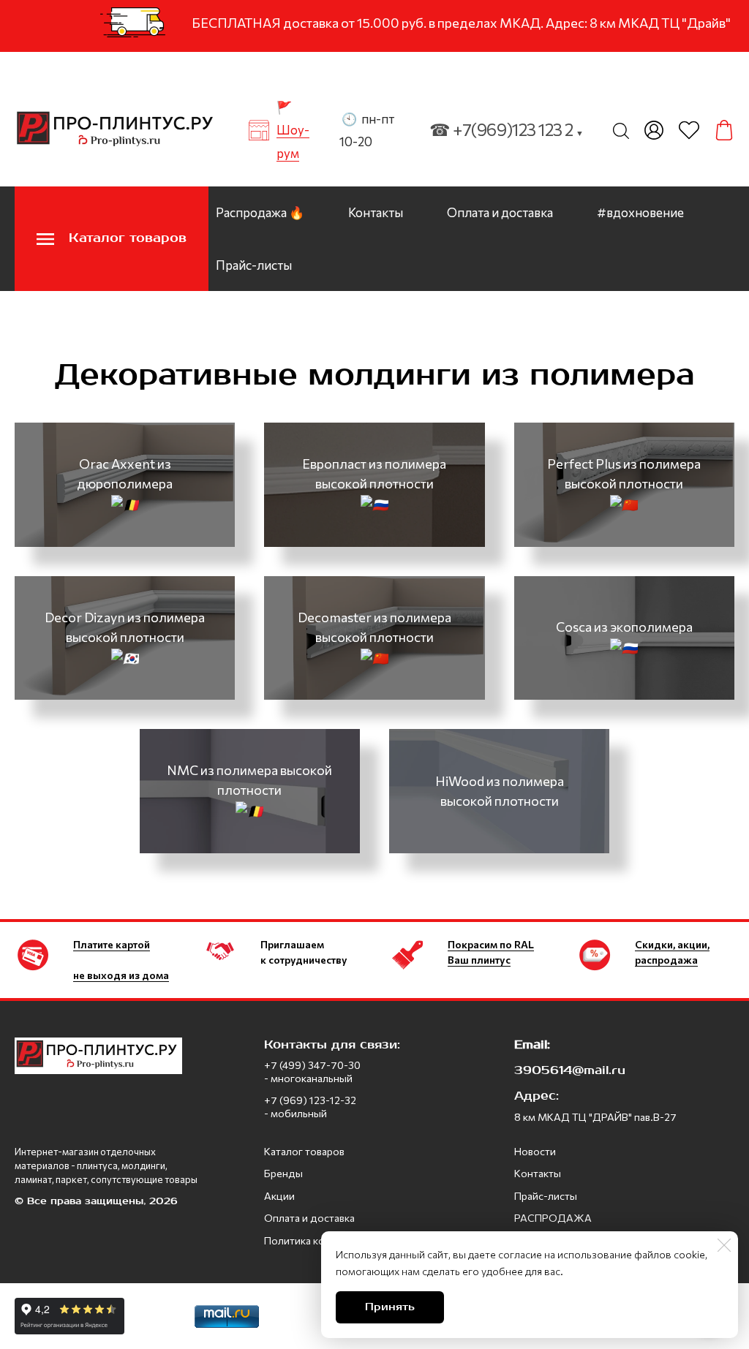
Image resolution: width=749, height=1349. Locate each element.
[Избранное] (689, 130)
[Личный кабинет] (654, 130)
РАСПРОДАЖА (553, 1218)
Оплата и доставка (500, 212)
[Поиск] (621, 130)
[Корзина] (724, 130)
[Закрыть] (724, 1245)
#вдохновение (640, 212)
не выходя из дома (121, 975)
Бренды (283, 1173)
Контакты (375, 212)
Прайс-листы (254, 265)
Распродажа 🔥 (260, 212)
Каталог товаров (304, 1151)
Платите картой (111, 944)
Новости (535, 1151)
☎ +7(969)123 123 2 (506, 129)
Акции (279, 1196)
